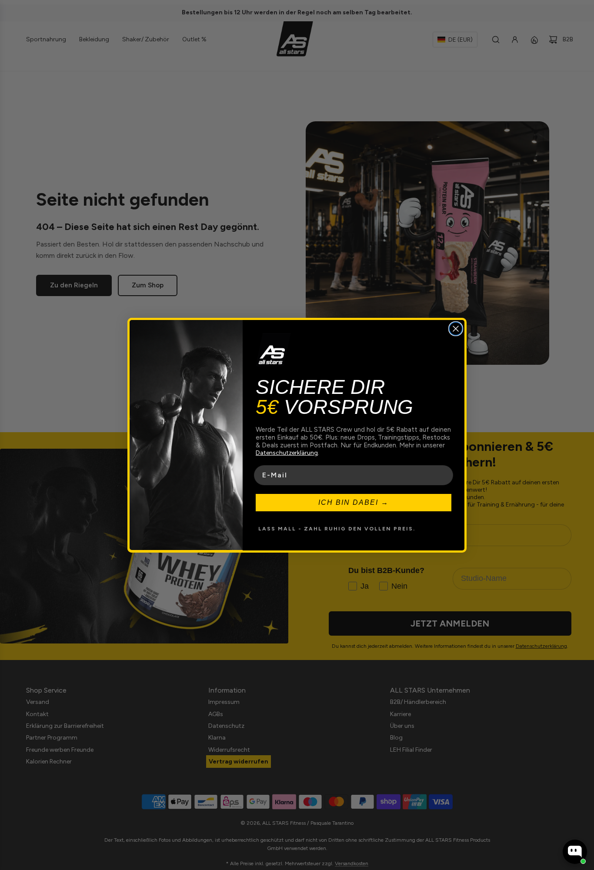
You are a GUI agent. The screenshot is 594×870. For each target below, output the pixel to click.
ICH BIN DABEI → (353, 502)
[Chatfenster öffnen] (575, 852)
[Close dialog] (455, 328)
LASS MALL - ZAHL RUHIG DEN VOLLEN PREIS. (336, 528)
